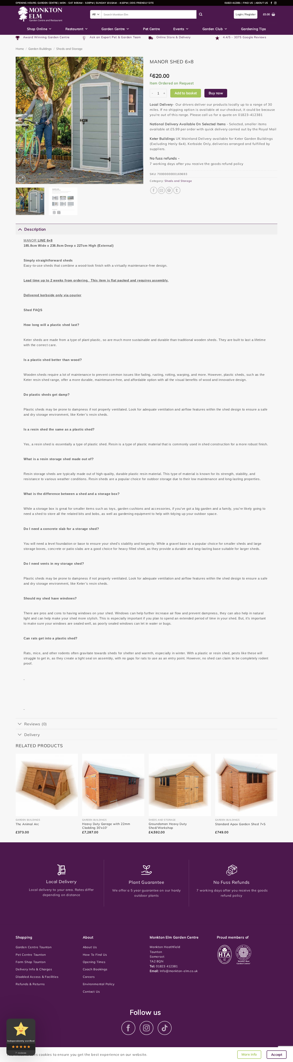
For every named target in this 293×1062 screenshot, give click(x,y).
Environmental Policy (99, 984)
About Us (90, 947)
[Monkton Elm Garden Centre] (50, 14)
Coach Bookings (95, 969)
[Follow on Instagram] (275, 3)
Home (20, 49)
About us (261, 2)
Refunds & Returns (30, 984)
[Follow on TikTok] (165, 1028)
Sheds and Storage (69, 49)
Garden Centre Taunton (34, 947)
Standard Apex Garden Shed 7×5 (240, 824)
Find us (248, 2)
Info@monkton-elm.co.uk (179, 971)
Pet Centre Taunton (31, 955)
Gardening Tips (253, 29)
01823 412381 (233, 2)
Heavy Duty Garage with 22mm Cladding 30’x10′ (106, 826)
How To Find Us (95, 955)
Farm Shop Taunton (31, 962)
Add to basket (186, 93)
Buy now (216, 93)
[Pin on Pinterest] (169, 190)
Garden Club (212, 29)
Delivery (32, 734)
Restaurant (74, 29)
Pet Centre (151, 29)
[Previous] (23, 120)
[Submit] (200, 14)
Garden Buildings (40, 49)
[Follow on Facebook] (271, 3)
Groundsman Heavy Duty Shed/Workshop (168, 826)
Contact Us (91, 992)
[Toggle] (20, 229)
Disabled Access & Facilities (37, 977)
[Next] (135, 120)
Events (178, 29)
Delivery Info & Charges (34, 969)
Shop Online (37, 29)
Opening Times (94, 962)
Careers (89, 977)
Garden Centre (113, 29)
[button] (21, 179)
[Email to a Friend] (161, 190)
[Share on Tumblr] (176, 190)
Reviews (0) (35, 723)
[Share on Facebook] (153, 190)
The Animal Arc (27, 824)
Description (35, 229)
